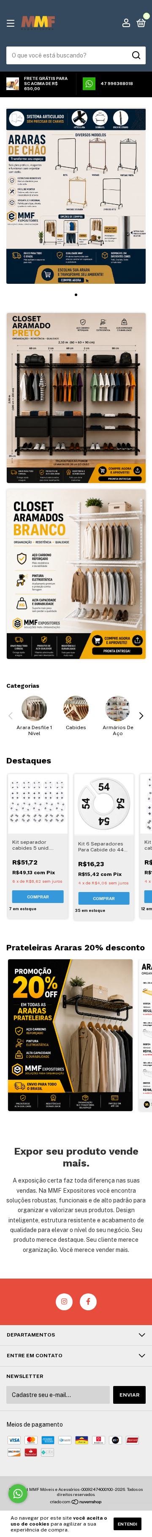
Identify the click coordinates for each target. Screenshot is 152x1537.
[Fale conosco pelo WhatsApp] (17, 1493)
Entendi (127, 1523)
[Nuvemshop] (76, 1502)
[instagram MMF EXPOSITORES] (64, 1301)
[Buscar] (136, 55)
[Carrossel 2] (76, 574)
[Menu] (12, 23)
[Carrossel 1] (76, 195)
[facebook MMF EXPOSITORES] (88, 1301)
